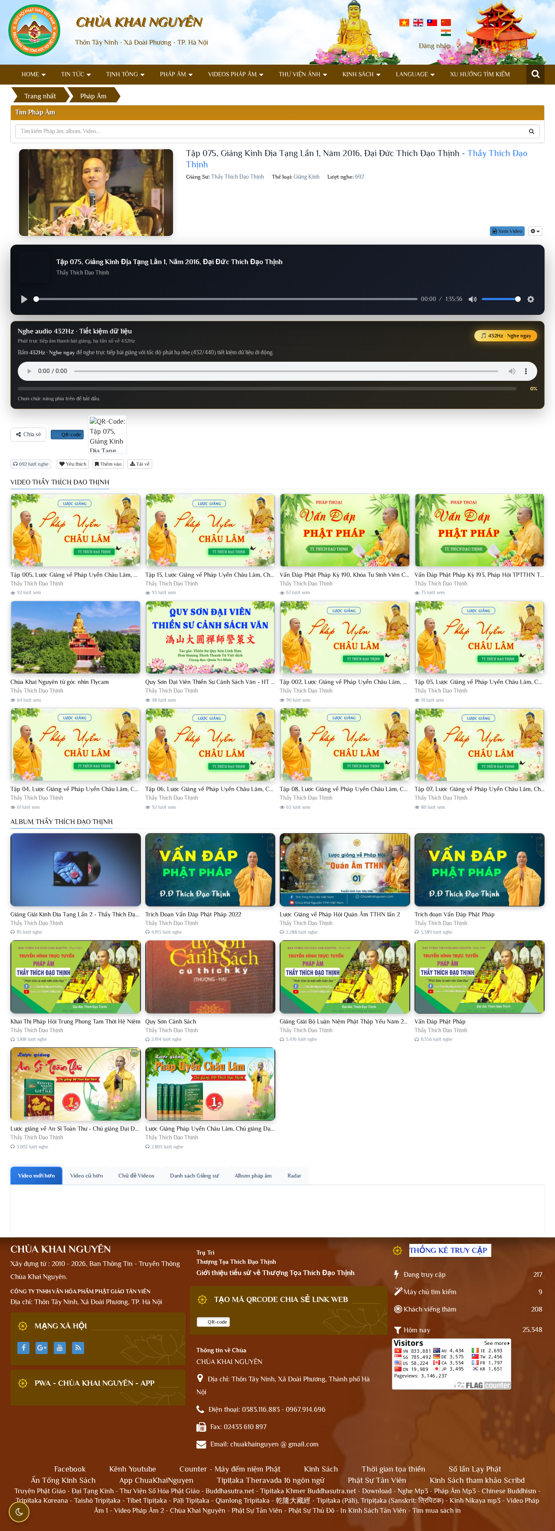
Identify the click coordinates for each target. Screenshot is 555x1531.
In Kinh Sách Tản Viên (373, 1511)
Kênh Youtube (132, 1469)
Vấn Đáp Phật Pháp (440, 1021)
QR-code (70, 435)
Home (30, 74)
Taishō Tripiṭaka (98, 1501)
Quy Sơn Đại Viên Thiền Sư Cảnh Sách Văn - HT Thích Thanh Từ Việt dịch (240, 681)
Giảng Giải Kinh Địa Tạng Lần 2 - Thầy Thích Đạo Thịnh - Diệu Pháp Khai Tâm (111, 914)
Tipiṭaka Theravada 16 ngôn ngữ (270, 1480)
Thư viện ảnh (299, 74)
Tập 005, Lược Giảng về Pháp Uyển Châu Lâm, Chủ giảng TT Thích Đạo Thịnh (111, 574)
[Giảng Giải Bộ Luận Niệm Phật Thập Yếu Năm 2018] (345, 977)
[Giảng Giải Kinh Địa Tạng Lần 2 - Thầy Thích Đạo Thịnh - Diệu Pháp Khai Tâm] (75, 870)
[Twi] (432, 22)
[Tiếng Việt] (404, 22)
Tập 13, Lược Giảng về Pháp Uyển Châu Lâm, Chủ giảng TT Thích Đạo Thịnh (243, 574)
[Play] (24, 299)
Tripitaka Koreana (42, 1501)
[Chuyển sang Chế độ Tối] (19, 1512)
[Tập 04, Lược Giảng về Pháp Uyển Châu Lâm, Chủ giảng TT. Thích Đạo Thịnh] (75, 745)
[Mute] (473, 299)
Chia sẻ (32, 434)
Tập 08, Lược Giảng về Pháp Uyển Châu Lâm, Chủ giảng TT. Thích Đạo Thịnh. (380, 788)
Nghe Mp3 (413, 1491)
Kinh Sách (358, 74)
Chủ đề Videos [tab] (136, 1175)
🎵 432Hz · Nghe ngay (505, 336)
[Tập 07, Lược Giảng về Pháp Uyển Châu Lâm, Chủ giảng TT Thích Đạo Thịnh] (479, 745)
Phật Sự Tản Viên (377, 1480)
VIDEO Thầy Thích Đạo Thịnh (59, 482)
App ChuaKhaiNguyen (156, 1480)
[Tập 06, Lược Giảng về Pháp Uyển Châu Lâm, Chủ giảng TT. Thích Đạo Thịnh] (210, 745)
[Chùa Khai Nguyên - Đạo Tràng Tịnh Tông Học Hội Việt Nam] (34, 30)
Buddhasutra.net (230, 1491)
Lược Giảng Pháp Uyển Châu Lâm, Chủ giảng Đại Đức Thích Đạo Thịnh (236, 1128)
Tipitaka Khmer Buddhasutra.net (308, 1491)
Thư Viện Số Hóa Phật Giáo (159, 1491)
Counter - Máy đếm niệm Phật (230, 1469)
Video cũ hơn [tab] (86, 1175)
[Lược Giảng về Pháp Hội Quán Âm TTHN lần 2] (345, 870)
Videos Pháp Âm (232, 74)
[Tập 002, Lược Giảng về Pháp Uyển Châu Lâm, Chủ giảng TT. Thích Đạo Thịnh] (345, 638)
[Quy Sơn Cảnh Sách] (210, 977)
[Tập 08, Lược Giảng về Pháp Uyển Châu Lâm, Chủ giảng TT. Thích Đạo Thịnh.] (345, 745)
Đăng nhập (435, 46)
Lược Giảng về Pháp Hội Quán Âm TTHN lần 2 (340, 914)
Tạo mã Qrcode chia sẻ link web (281, 1299)
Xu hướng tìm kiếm (480, 74)
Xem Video (509, 231)
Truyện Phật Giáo (39, 1491)
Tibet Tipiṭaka (147, 1501)
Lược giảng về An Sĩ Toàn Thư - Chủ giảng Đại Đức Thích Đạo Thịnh (97, 1128)
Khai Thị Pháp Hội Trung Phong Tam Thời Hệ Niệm (75, 1021)
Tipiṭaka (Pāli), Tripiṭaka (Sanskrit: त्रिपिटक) (380, 1501)
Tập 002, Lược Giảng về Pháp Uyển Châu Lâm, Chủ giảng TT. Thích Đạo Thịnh (381, 681)
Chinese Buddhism (509, 1491)
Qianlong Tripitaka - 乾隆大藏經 (262, 1501)
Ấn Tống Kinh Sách (63, 1480)
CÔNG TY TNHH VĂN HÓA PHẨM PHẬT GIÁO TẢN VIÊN (80, 1291)
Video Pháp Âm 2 (139, 1511)
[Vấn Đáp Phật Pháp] (479, 977)
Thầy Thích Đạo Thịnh (36, 583)
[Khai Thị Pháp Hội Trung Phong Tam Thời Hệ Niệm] (75, 977)
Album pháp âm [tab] (253, 1175)
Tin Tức (72, 74)
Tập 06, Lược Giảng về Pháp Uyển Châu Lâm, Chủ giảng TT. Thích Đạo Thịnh (244, 788)
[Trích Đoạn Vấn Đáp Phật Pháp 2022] (210, 870)
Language (412, 74)
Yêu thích (75, 464)
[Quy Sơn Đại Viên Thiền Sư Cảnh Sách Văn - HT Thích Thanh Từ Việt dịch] (210, 638)
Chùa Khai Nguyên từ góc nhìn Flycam (59, 681)
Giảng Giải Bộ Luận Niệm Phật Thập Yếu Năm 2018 (346, 1021)
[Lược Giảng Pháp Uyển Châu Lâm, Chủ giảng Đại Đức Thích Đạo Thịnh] (210, 1084)
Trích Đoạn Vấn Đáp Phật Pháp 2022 (193, 914)
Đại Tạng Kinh (93, 1491)
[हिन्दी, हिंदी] (446, 32)
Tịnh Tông (122, 74)
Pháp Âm (173, 74)
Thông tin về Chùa (221, 1350)
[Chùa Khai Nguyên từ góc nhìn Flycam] (75, 638)
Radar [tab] (294, 1175)
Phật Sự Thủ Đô (311, 1511)
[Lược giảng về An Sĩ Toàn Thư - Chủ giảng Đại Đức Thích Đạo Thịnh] (75, 1084)
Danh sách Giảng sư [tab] (194, 1175)
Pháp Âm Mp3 (455, 1491)
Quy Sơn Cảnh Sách (170, 1021)
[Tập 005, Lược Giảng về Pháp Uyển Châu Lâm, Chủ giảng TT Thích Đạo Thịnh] (75, 530)
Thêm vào (110, 464)
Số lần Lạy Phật (475, 1469)
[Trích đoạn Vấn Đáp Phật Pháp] (479, 870)
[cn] (446, 22)
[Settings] (531, 299)
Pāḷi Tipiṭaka (191, 1501)
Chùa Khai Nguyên (197, 1511)
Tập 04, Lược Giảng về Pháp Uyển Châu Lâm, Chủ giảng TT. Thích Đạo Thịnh (109, 788)
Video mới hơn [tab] (36, 1175)
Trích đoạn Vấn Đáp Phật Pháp (455, 914)
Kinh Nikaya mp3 (476, 1501)
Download (377, 1491)
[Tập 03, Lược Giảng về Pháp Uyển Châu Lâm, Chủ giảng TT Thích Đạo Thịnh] (479, 638)
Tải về (142, 464)
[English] (418, 22)
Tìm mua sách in (436, 1511)
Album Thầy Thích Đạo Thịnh (61, 822)
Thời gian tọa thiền (393, 1469)
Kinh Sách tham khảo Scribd (477, 1480)
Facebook (70, 1469)
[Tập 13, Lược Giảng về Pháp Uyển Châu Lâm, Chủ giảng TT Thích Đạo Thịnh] (210, 530)
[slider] (225, 299)
